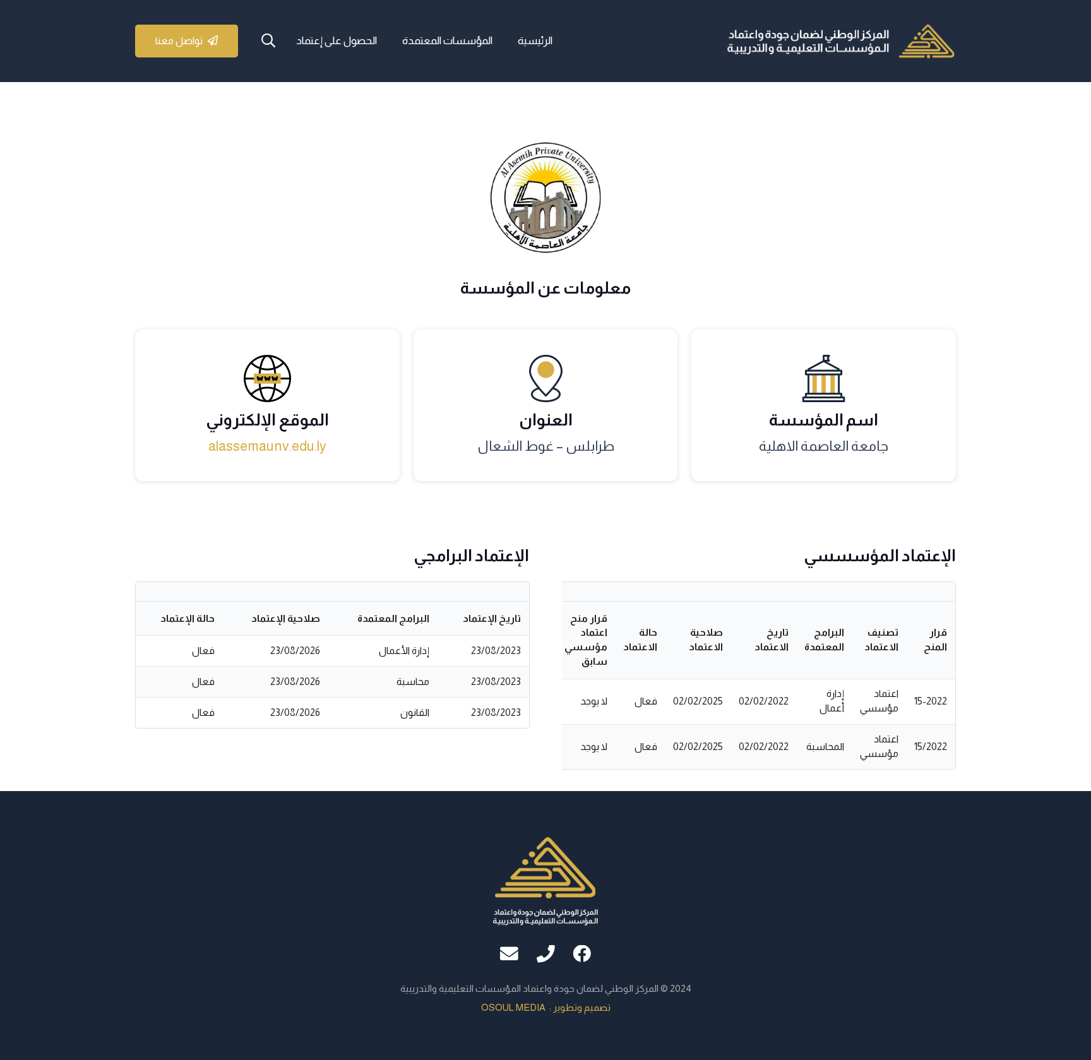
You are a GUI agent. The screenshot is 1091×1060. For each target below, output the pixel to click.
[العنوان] (546, 954)
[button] (268, 41)
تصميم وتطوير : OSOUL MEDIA (546, 1007)
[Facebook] (582, 954)
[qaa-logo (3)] (840, 41)
